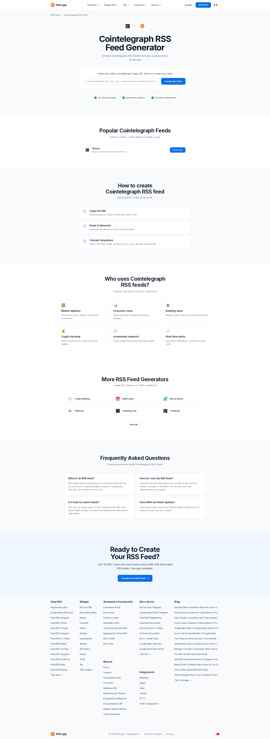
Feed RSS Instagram (60, 618)
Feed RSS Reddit (58, 644)
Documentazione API (113, 703)
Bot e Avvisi (108, 612)
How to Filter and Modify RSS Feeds (191, 670)
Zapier (143, 683)
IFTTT (142, 698)
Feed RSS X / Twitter (60, 638)
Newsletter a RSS (111, 623)
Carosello (84, 623)
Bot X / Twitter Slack (149, 638)
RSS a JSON (109, 638)
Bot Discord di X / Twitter (151, 628)
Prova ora (178, 150)
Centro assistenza (111, 714)
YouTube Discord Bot (149, 633)
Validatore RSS (110, 688)
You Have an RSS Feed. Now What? (190, 654)
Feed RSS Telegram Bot (151, 618)
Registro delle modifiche (114, 709)
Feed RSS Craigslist (60, 633)
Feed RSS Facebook (60, 659)
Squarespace (86, 638)
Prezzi (106, 667)
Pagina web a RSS (59, 607)
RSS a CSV (108, 644)
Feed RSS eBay (58, 664)
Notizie (83, 618)
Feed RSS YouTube (60, 649)
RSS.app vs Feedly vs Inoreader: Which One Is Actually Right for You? (196, 649)
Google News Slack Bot (151, 644)
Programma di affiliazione (115, 698)
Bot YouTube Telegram (150, 607)
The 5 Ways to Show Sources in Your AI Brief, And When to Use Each (196, 638)
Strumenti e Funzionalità (118, 601)
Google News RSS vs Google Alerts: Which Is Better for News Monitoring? (196, 628)
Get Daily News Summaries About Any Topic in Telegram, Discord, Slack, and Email (196, 607)
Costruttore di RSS (111, 607)
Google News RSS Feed (62, 612)
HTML (82, 659)
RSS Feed (55, 15)
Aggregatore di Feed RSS (115, 633)
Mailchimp (144, 678)
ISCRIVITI (203, 5)
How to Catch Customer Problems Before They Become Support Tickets (196, 623)
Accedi (188, 5)
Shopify (83, 633)
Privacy (170, 734)
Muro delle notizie (88, 612)
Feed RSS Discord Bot (150, 623)
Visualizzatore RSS (112, 678)
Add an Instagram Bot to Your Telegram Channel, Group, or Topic (196, 675)
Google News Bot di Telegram (154, 612)
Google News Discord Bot (152, 649)
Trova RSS (108, 683)
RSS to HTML (86, 607)
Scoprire (107, 672)
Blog (177, 601)
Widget (84, 601)
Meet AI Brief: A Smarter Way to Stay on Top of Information (196, 664)
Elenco (83, 628)
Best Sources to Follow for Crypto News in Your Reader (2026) (196, 612)
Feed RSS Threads (59, 628)
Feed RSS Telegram (60, 654)
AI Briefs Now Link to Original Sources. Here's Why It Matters (196, 644)
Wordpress (85, 649)
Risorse (107, 661)
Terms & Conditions (153, 734)
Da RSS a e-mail (110, 618)
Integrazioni (147, 672)
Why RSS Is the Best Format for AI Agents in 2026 (196, 659)
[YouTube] (217, 734)
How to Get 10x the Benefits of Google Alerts (195, 633)
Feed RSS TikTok (59, 623)
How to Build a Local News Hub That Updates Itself (196, 618)
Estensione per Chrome (114, 693)
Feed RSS (56, 601)
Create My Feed (173, 81)
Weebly (83, 644)
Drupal (83, 654)
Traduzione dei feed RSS (115, 628)
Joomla (143, 693)
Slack (142, 688)
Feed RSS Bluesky (59, 670)
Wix (81, 664)
